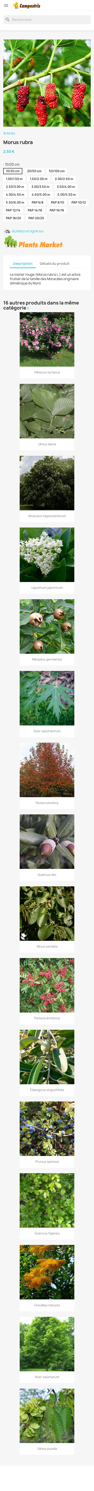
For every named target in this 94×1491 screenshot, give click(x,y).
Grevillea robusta (47, 1305)
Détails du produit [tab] (55, 263)
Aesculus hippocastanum (47, 516)
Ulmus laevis (47, 444)
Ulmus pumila (47, 1449)
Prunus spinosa (47, 1161)
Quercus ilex (47, 875)
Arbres (9, 133)
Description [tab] (23, 263)
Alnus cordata (47, 946)
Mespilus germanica (47, 659)
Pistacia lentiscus (47, 1018)
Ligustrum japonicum (47, 588)
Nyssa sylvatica (47, 803)
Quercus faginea (47, 1233)
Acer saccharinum (47, 731)
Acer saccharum (47, 1377)
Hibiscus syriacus (47, 372)
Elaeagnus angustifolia (47, 1090)
